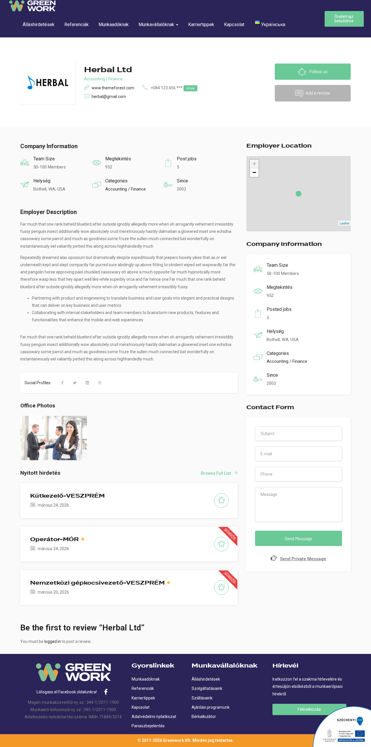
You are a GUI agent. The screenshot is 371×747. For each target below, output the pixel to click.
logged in (52, 641)
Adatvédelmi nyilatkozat (154, 716)
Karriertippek (201, 24)
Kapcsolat (234, 24)
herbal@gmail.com (109, 96)
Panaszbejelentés (148, 726)
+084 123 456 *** (172, 88)
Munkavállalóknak (157, 24)
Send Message (298, 538)
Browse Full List (216, 473)
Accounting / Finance (103, 79)
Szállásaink (202, 698)
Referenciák (76, 24)
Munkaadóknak (114, 24)
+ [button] (254, 163)
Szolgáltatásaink (207, 688)
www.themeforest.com (113, 88)
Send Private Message (303, 558)
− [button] (254, 172)
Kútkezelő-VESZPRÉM (67, 496)
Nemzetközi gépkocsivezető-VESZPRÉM (97, 583)
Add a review (317, 92)
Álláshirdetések (38, 24)
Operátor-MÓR (54, 539)
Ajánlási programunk (211, 707)
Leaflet (344, 223)
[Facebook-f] (106, 691)
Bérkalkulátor (204, 716)
